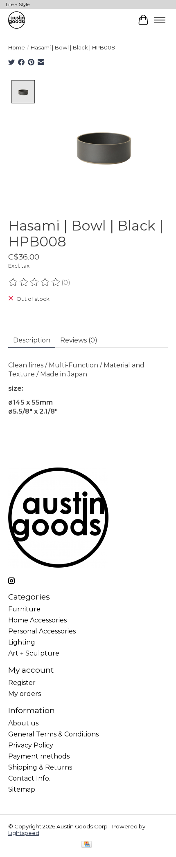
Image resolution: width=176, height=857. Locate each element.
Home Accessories (37, 620)
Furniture (24, 609)
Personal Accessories (42, 631)
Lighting (21, 642)
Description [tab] (31, 340)
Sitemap (21, 789)
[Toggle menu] (159, 20)
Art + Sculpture (33, 653)
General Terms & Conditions (53, 734)
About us (23, 723)
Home (16, 47)
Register (22, 683)
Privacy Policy (30, 745)
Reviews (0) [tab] (78, 340)
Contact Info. (29, 778)
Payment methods (39, 756)
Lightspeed (23, 833)
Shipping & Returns (40, 767)
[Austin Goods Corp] (16, 19)
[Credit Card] (86, 845)
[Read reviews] (34, 282)
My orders (24, 694)
